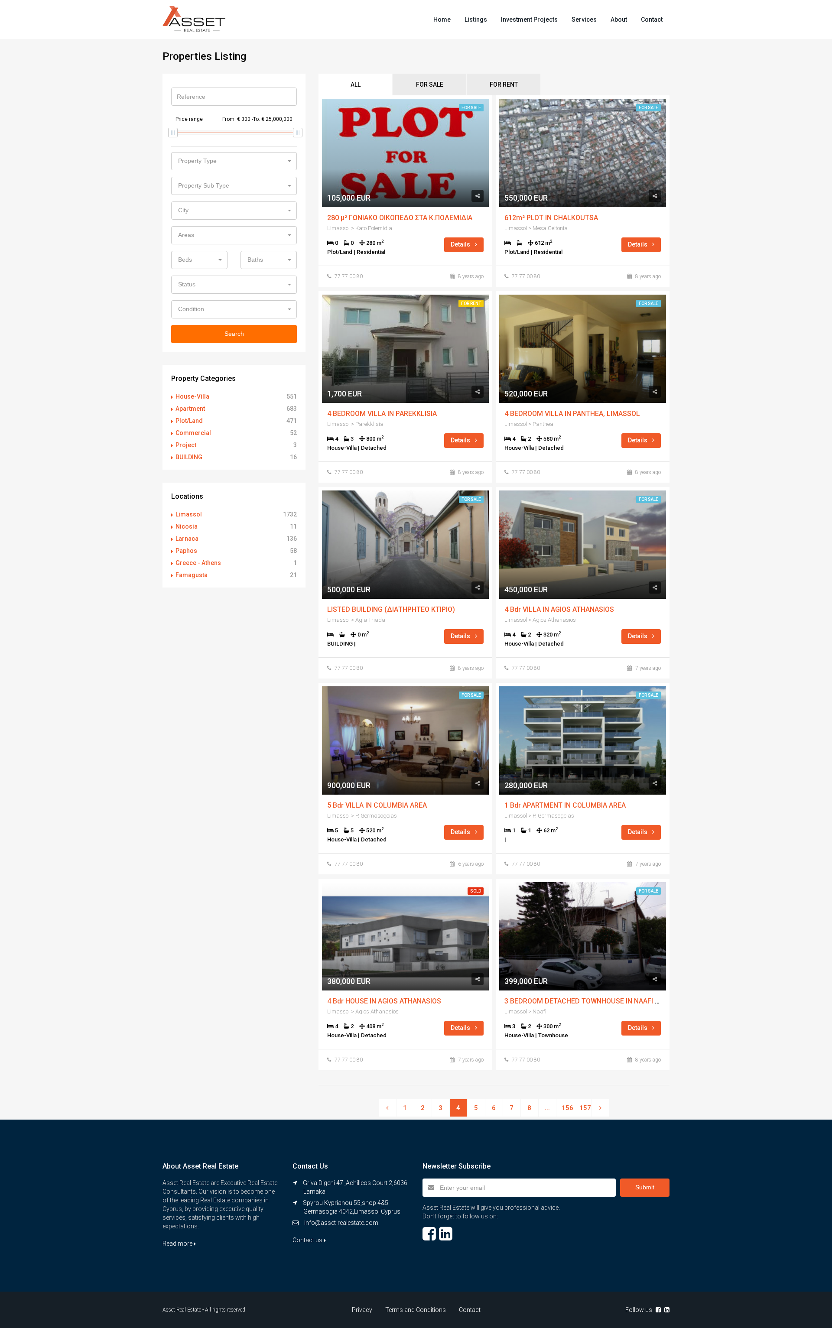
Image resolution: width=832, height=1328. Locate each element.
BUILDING (189, 457)
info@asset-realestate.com (341, 1222)
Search (234, 333)
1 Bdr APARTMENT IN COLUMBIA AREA (565, 805)
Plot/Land (189, 420)
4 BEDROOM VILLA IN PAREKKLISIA (382, 413)
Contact (652, 19)
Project (186, 445)
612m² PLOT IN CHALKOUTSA (551, 218)
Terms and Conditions (415, 1309)
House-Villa (192, 396)
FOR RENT (504, 84)
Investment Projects (529, 19)
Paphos (186, 550)
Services (584, 19)
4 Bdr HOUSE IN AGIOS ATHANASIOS (384, 1001)
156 (567, 1108)
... (547, 1108)
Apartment (190, 408)
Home (442, 19)
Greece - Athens (198, 562)
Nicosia (187, 526)
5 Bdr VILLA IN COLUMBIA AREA (377, 805)
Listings (476, 19)
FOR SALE (429, 84)
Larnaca (187, 538)
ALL (356, 84)
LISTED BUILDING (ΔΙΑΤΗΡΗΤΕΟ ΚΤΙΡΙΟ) (391, 609)
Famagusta (192, 574)
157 (585, 1108)
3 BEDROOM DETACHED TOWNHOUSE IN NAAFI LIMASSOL (596, 1001)
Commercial (193, 432)
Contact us (308, 1240)
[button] (234, 161)
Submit (644, 1187)
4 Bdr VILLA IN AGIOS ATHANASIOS (559, 609)
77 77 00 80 (349, 276)
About (619, 19)
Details (461, 244)
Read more (178, 1243)
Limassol (189, 514)
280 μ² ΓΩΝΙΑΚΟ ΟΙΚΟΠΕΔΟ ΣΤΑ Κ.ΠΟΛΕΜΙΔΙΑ (399, 218)
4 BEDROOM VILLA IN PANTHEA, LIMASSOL (572, 413)
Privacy (362, 1309)
